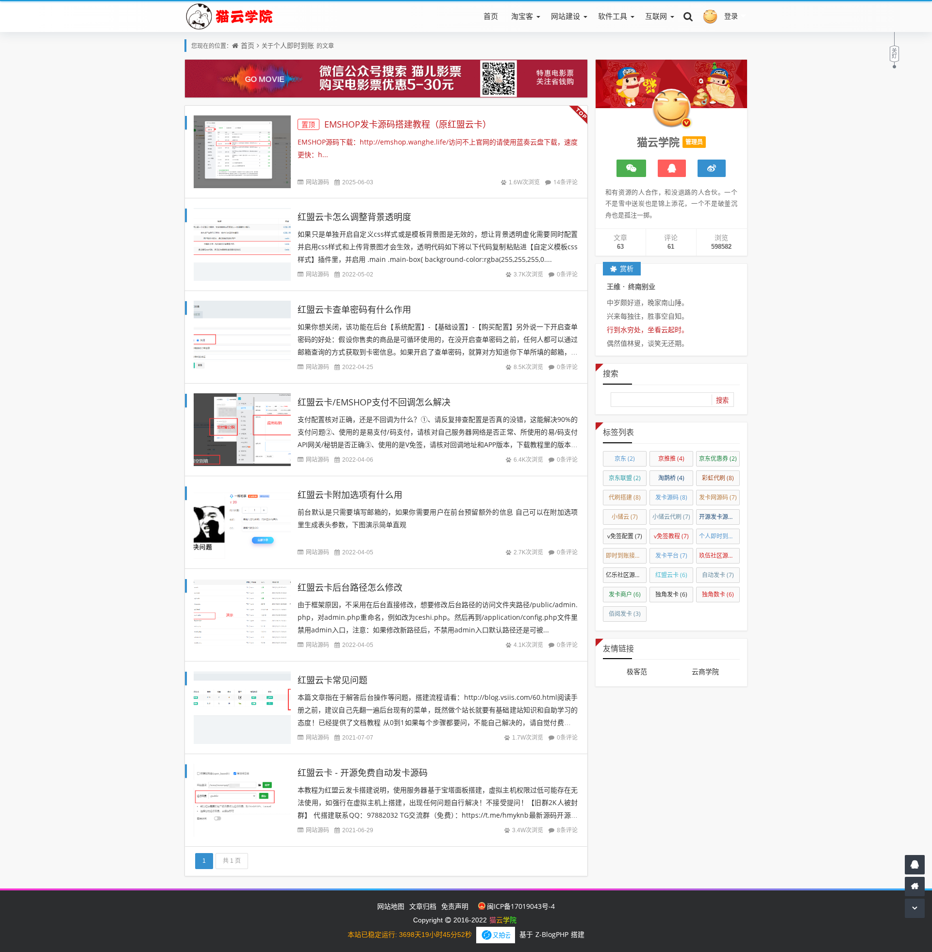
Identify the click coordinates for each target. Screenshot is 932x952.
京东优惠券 (718, 458)
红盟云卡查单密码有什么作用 (354, 309)
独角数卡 (718, 594)
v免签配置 (624, 536)
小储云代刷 (671, 517)
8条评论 (567, 830)
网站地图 (390, 906)
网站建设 (565, 16)
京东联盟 (625, 478)
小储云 (625, 517)
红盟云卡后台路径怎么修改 (350, 587)
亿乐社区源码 (626, 575)
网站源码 (317, 182)
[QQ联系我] (672, 168)
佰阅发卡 (625, 614)
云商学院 (705, 671)
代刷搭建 (625, 497)
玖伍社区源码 (719, 555)
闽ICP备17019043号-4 (521, 906)
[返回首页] (915, 886)
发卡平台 (671, 555)
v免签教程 (671, 536)
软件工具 (612, 16)
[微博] (712, 168)
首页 (490, 16)
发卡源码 (671, 497)
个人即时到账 (293, 45)
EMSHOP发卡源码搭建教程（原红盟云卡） (396, 124)
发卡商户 (625, 594)
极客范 (637, 671)
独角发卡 (671, 594)
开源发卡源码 (719, 517)
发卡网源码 (718, 497)
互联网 (656, 16)
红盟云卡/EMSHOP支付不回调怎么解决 (374, 402)
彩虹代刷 (718, 478)
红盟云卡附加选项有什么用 (350, 494)
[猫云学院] (231, 16)
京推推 (671, 458)
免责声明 (454, 906)
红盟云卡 (671, 575)
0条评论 (567, 274)
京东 (625, 458)
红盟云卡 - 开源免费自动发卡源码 (363, 772)
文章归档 (422, 906)
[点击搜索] (688, 16)
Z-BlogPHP (551, 934)
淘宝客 (522, 16)
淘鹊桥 (671, 478)
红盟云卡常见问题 (332, 680)
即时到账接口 (626, 555)
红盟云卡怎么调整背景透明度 (354, 217)
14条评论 (565, 182)
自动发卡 (718, 575)
